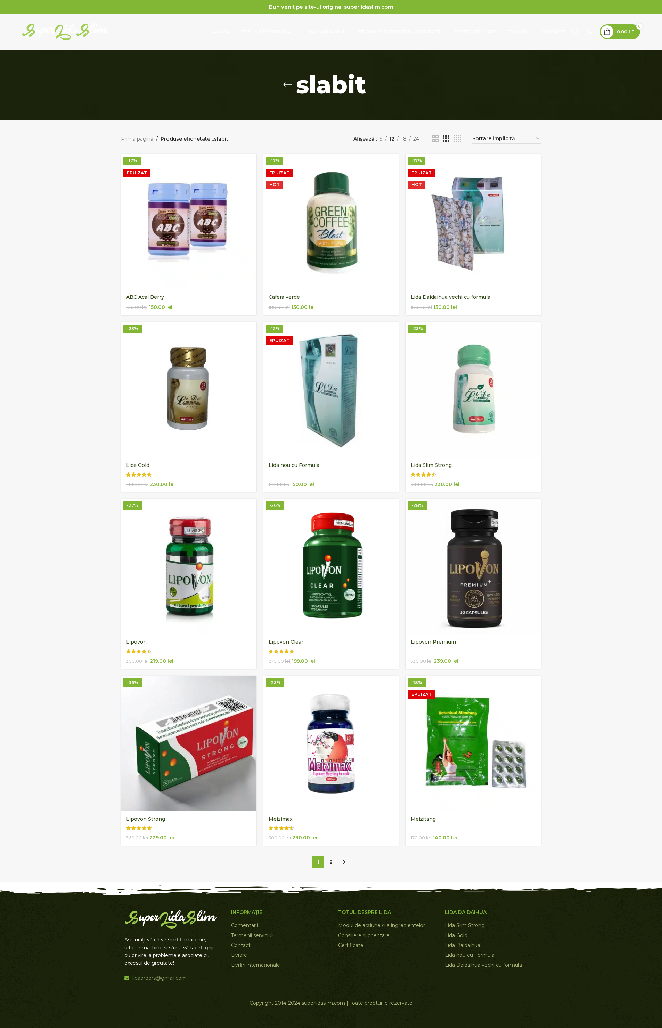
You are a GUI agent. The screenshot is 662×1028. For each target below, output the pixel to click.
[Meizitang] (473, 744)
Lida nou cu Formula (294, 465)
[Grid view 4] (457, 138)
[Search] (575, 32)
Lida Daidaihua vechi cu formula (450, 297)
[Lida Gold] (188, 390)
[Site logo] (65, 31)
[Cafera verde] (331, 222)
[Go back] (287, 85)
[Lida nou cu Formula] (331, 390)
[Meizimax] (331, 744)
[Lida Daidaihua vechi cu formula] (473, 222)
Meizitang (423, 819)
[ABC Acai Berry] (188, 222)
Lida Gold (137, 465)
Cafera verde (284, 297)
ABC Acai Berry (145, 297)
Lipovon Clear (286, 642)
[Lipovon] (188, 567)
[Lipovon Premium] (473, 567)
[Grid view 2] (435, 138)
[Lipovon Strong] (188, 744)
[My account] (589, 32)
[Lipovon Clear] (331, 567)
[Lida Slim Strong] (473, 390)
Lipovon (136, 642)
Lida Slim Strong (431, 465)
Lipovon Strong (145, 819)
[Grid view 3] (446, 138)
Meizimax (281, 819)
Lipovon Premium (433, 642)
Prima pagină (137, 139)
